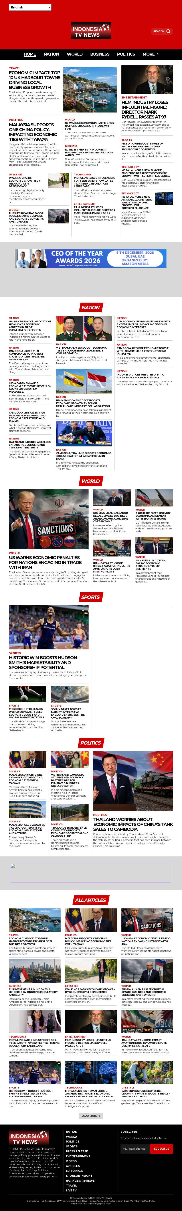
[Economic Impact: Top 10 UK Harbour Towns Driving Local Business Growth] (90, 89)
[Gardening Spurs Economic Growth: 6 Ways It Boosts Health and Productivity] (147, 1072)
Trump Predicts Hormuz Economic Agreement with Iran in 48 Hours (153, 516)
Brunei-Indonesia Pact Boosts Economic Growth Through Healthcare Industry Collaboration (83, 403)
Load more (89, 1115)
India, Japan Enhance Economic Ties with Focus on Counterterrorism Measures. (30, 387)
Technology (82, 174)
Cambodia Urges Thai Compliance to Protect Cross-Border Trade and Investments (27, 355)
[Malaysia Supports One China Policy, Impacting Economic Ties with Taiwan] (27, 759)
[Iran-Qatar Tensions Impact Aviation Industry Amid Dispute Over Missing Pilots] (112, 548)
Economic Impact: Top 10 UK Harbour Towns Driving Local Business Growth (34, 80)
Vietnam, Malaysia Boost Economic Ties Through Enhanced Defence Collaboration (81, 350)
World (70, 119)
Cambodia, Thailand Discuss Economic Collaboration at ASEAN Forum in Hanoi (83, 456)
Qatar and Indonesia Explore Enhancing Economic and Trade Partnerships (30, 444)
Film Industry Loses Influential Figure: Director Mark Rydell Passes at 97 (94, 210)
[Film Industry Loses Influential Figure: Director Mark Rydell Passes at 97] (147, 79)
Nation (14, 318)
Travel (14, 68)
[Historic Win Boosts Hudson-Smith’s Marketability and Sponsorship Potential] (49, 627)
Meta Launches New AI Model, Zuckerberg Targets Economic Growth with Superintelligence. (145, 173)
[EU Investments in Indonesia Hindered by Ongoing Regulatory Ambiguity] (35, 971)
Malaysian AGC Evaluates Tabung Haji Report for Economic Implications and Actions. (27, 829)
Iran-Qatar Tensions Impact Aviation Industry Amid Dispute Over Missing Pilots (111, 567)
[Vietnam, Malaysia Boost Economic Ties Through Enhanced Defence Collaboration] (84, 328)
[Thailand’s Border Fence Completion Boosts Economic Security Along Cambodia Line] (70, 812)
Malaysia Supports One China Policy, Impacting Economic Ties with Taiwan (33, 132)
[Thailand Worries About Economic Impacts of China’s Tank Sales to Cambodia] (133, 781)
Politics (16, 120)
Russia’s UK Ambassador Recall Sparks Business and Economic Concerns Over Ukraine (26, 217)
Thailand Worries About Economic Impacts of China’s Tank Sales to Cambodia (133, 824)
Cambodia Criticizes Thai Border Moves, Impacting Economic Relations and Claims (27, 417)
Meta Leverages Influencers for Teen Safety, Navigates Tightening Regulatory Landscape (94, 182)
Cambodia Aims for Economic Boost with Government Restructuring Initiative (142, 351)
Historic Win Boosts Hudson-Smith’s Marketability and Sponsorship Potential (143, 146)
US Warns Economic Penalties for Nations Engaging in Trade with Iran (89, 125)
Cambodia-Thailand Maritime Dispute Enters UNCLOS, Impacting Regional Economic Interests (143, 324)
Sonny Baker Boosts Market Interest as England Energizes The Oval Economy (68, 713)
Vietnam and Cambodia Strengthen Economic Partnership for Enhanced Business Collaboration (67, 780)
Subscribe (161, 1149)
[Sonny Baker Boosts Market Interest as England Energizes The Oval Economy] (70, 694)
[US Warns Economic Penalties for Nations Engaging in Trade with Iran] (49, 519)
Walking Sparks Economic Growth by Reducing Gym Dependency (24, 182)
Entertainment (85, 204)
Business (71, 146)
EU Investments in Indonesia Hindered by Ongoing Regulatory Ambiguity (89, 152)
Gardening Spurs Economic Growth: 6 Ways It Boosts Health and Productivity (145, 1093)
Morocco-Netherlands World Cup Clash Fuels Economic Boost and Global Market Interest (26, 713)
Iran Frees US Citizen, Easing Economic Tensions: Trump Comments (150, 564)
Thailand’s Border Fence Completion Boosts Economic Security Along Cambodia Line (69, 832)
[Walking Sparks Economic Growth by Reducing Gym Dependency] (58, 180)
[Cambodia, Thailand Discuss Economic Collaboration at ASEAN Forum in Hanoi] (84, 434)
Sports (126, 140)
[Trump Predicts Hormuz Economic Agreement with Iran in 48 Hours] (154, 497)
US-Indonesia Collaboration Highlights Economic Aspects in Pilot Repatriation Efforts (30, 325)
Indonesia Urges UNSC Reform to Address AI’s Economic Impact (140, 376)
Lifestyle (15, 174)
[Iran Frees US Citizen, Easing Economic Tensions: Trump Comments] (154, 545)
